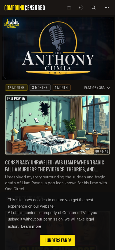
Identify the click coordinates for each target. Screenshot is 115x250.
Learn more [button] (31, 226)
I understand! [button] (57, 240)
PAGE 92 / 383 (94, 88)
